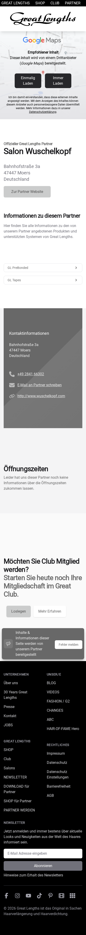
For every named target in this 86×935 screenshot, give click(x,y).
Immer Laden (58, 81)
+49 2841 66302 (30, 374)
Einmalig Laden (28, 81)
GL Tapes (14, 280)
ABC (50, 719)
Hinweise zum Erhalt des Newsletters (33, 875)
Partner (72, 3)
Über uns (11, 683)
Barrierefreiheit (58, 786)
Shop (40, 3)
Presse (9, 707)
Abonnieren (43, 866)
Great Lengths (15, 3)
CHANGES (55, 710)
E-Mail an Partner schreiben (39, 385)
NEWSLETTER (15, 777)
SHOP (8, 750)
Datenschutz (57, 762)
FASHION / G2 (58, 701)
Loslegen (18, 611)
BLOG (51, 683)
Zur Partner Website (27, 191)
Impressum (56, 753)
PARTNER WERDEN (19, 810)
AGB (50, 795)
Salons (9, 768)
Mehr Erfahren (49, 611)
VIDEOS (53, 692)
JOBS (8, 725)
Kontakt (10, 716)
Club (54, 3)
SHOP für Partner (17, 801)
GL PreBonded (18, 268)
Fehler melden (68, 644)
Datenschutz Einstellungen (58, 774)
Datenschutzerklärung (42, 111)
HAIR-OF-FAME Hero (63, 729)
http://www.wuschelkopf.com (41, 396)
